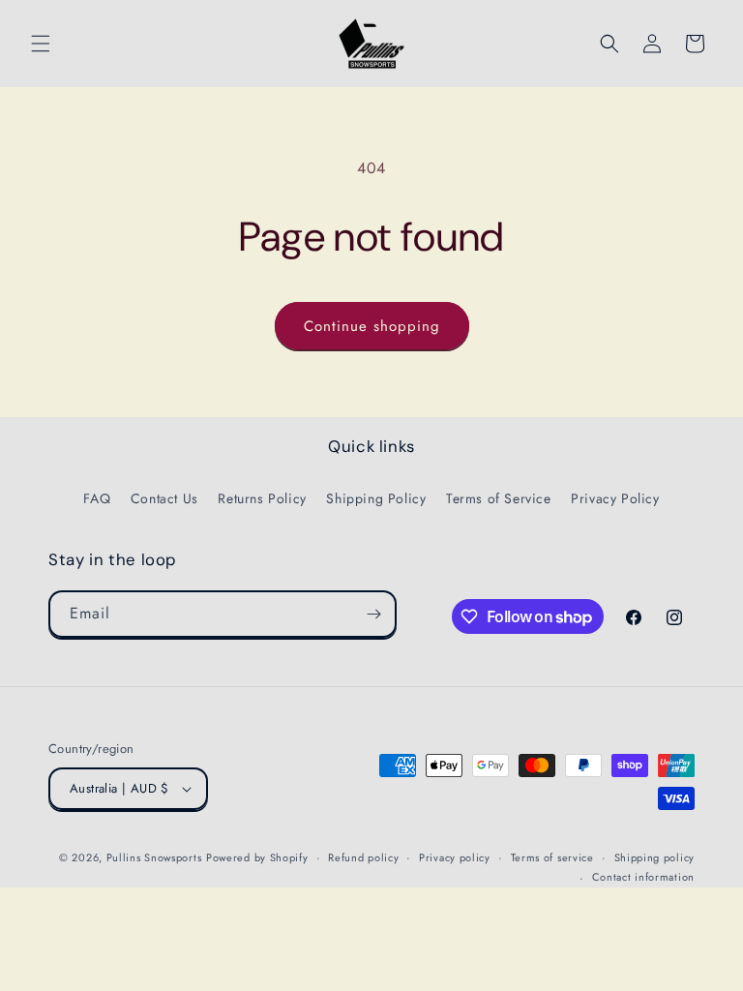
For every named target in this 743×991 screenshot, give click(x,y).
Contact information (643, 877)
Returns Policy (262, 498)
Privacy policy (454, 857)
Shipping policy (655, 857)
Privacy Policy (615, 498)
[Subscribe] (373, 614)
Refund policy (363, 857)
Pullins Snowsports (154, 857)
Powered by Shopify (257, 857)
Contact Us (164, 498)
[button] (40, 43)
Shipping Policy (376, 498)
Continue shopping (372, 326)
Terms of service (552, 857)
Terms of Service (498, 498)
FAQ (96, 498)
